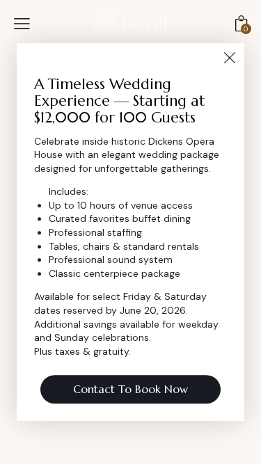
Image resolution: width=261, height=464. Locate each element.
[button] (22, 23)
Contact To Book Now (130, 389)
